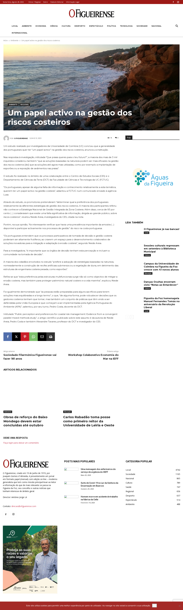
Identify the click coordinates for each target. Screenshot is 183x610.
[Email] (42, 336)
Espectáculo (96, 26)
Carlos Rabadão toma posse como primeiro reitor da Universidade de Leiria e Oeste (88, 421)
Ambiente (27, 26)
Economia (41, 26)
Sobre (45, 2)
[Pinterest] (25, 336)
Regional (24, 105)
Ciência (54, 26)
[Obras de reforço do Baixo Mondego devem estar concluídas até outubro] (31, 393)
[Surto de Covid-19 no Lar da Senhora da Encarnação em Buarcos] (71, 486)
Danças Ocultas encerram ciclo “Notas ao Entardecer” (161, 283)
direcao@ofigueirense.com (23, 506)
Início (5, 40)
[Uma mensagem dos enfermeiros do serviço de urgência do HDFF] (71, 473)
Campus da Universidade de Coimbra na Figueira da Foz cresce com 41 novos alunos (161, 266)
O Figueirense (21, 138)
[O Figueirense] (91, 13)
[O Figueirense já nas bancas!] (133, 233)
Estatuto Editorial (56, 2)
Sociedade (142, 26)
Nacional (156, 26)
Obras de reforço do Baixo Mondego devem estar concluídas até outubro (25, 421)
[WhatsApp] (33, 336)
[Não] (179, 605)
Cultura (66, 26)
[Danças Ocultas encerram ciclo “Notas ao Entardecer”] (133, 285)
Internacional (19, 33)
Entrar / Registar (35, 2)
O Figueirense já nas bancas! (161, 229)
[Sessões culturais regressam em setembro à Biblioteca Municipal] (133, 249)
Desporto (79, 26)
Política (111, 26)
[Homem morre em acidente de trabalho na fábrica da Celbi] (71, 500)
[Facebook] (173, 2)
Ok (154, 605)
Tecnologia (126, 26)
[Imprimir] (50, 336)
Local (15, 26)
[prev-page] (127, 317)
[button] (176, 26)
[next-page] (132, 317)
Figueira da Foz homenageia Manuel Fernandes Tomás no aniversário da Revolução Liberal (162, 303)
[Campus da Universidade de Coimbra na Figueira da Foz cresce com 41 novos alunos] (133, 267)
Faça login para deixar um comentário (21, 443)
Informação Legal (72, 2)
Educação (67, 412)
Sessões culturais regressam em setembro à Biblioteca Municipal (161, 248)
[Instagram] (178, 2)
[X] (16, 336)
